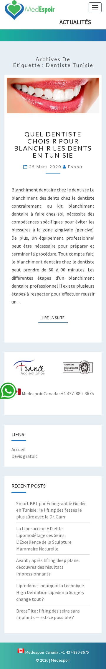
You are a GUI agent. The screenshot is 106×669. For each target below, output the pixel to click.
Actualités (75, 22)
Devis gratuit (24, 456)
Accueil (18, 449)
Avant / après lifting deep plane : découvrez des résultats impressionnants (48, 567)
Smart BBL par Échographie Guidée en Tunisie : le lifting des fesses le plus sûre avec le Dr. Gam (51, 510)
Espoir (75, 166)
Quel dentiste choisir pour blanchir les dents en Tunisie (53, 144)
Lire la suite (55, 317)
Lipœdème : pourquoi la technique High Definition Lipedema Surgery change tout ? (50, 592)
